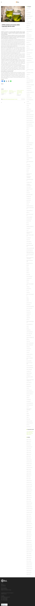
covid (27, 101)
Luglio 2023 (28, 450)
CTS (27, 107)
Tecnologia (28, 399)
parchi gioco (28, 288)
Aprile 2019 (28, 536)
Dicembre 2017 (29, 566)
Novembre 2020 (29, 508)
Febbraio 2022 (29, 480)
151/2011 (28, 8)
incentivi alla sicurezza (30, 214)
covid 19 (28, 103)
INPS (27, 224)
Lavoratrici (28, 237)
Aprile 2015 (28, 574)
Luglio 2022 (28, 471)
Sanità (27, 346)
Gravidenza (28, 198)
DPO (27, 133)
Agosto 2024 (28, 439)
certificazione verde (29, 72)
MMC (27, 270)
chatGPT (28, 74)
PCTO (27, 290)
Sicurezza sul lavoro (29, 362)
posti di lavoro (29, 302)
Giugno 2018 (28, 555)
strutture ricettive (29, 393)
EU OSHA (28, 166)
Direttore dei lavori (29, 118)
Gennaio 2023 (29, 461)
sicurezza (28, 356)
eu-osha (28, 168)
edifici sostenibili (29, 144)
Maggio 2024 (28, 441)
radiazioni (28, 317)
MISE (27, 265)
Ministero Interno (29, 263)
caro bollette (28, 56)
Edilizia (28, 146)
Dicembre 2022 (29, 463)
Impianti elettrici (29, 210)
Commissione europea (30, 84)
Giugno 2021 (28, 495)
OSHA (27, 286)
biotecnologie (29, 44)
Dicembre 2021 (29, 484)
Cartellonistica (29, 60)
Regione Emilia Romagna (30, 321)
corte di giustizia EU (29, 99)
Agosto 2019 (28, 529)
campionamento (29, 52)
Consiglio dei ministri (29, 92)
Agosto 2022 (28, 469)
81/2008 (28, 12)
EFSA (7, 99)
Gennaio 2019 (29, 542)
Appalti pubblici (29, 31)
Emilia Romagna (29, 152)
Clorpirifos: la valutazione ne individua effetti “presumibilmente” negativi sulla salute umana (20, 92)
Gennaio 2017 (28, 572)
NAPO (27, 272)
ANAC (27, 27)
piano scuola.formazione (30, 294)
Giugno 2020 (28, 516)
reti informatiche (29, 324)
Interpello (28, 228)
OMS (27, 280)
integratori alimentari (11, 99)
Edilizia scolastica (29, 148)
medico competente (30, 248)
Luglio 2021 (28, 493)
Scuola (28, 350)
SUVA (27, 397)
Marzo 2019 (28, 538)
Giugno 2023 (28, 452)
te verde (16, 99)
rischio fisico (28, 335)
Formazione (28, 182)
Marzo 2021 (28, 501)
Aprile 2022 (28, 476)
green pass (28, 200)
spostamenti (28, 386)
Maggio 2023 (28, 454)
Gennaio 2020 (29, 525)
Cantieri (28, 54)
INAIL (27, 212)
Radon (27, 319)
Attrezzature (28, 40)
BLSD (27, 46)
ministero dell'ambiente (30, 254)
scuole (27, 352)
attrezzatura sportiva (30, 38)
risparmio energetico (30, 337)
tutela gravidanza (29, 403)
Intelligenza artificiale (30, 226)
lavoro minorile (29, 243)
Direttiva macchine (29, 116)
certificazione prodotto (30, 69)
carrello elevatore (29, 58)
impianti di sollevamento (30, 207)
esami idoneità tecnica (30, 161)
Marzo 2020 (28, 521)
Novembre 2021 (29, 486)
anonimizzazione (29, 29)
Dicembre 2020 (29, 506)
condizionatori (29, 90)
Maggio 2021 (28, 497)
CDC (27, 67)
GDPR (27, 190)
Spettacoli (28, 384)
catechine (4, 99)
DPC (27, 129)
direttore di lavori (29, 120)
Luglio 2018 (28, 553)
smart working (29, 369)
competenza (28, 88)
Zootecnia (28, 426)
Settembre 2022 (29, 467)
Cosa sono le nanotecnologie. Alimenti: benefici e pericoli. (12, 91)
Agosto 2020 (28, 514)
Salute (27, 341)
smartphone (28, 371)
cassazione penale (29, 62)
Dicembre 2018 (29, 544)
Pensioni (28, 292)
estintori (28, 164)
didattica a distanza (29, 114)
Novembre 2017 (29, 568)
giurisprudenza (29, 194)
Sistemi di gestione (29, 367)
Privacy (28, 310)
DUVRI (27, 137)
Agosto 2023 (28, 448)
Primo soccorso (29, 308)
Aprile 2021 (28, 499)
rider (27, 326)
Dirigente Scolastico (29, 122)
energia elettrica (29, 157)
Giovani (28, 192)
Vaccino (28, 419)
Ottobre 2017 (28, 570)
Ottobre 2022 (28, 465)
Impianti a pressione (29, 205)
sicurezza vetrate (29, 365)
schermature (28, 348)
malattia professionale (30, 245)
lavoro (27, 239)
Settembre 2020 (29, 512)
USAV (27, 417)
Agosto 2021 (28, 491)
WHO (27, 424)
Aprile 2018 (28, 559)
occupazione (28, 278)
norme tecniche (29, 276)
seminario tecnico (29, 354)
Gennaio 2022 (29, 482)
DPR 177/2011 (28, 135)
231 (27, 10)
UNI (27, 413)
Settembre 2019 (29, 527)
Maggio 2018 (28, 557)
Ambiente (28, 23)
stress (27, 388)
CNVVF (28, 78)
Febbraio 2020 (29, 523)
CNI (27, 76)
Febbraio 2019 (29, 540)
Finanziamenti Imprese (30, 179)
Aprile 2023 (28, 456)
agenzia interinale (29, 16)
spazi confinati (29, 382)
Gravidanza (28, 196)
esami (27, 159)
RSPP (27, 339)
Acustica (28, 14)
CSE (27, 105)
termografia (28, 401)
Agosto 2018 (28, 551)
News (27, 274)
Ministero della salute (30, 260)
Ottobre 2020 (29, 510)
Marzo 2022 (28, 478)
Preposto (28, 304)
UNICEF (28, 415)
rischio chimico (29, 333)
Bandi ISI (28, 42)
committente (28, 86)
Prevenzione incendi (29, 306)
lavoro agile (28, 241)
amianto (28, 25)
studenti (28, 395)
